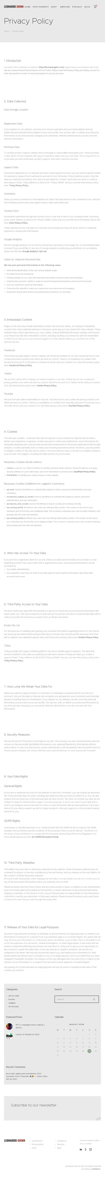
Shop (34, 1148)
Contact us (61, 1141)
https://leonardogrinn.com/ (51, 67)
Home (6, 31)
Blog (59, 1148)
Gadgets (12, 1003)
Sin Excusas (13, 1006)
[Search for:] (77, 999)
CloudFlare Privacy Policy (84, 472)
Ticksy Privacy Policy (18, 185)
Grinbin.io (96, 1169)
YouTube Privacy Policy (79, 406)
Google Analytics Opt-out (34, 251)
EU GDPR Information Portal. (45, 837)
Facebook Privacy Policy (21, 365)
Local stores (37, 1141)
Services (60, 1144)
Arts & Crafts (13, 996)
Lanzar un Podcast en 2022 (27, 1034)
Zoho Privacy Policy (18, 223)
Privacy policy (37, 1144)
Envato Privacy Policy (88, 637)
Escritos (11, 999)
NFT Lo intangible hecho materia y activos (30, 1026)
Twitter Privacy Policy (47, 385)
